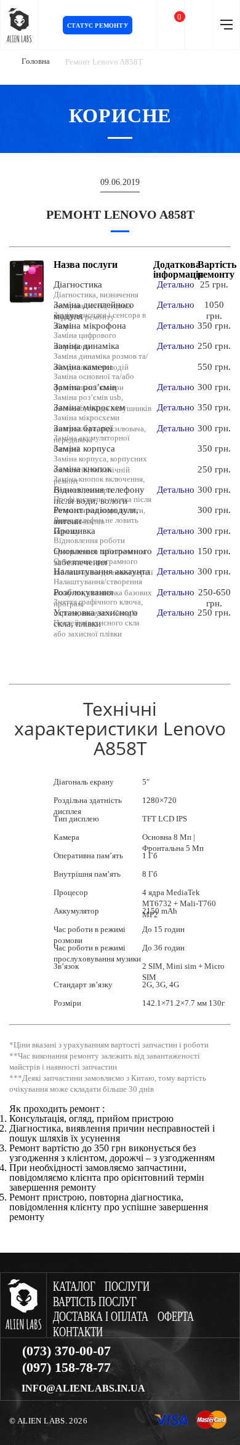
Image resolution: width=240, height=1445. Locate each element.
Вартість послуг (95, 1302)
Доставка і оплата (100, 1317)
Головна (36, 61)
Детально (175, 284)
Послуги (127, 1287)
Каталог (74, 1287)
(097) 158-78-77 (66, 1367)
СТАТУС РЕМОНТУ (97, 25)
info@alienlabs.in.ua (83, 1388)
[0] (171, 24)
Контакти (78, 1332)
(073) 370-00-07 (66, 1351)
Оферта (176, 1317)
